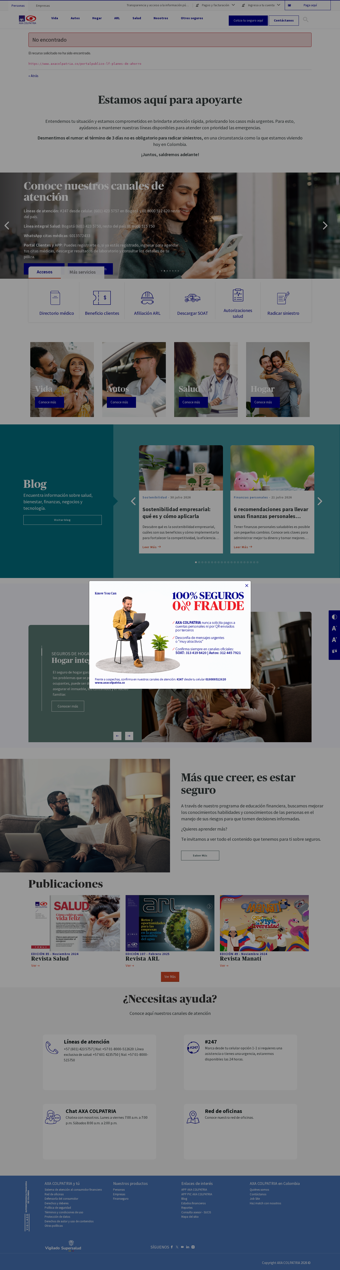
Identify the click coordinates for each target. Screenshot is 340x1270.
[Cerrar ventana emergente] (246, 586)
